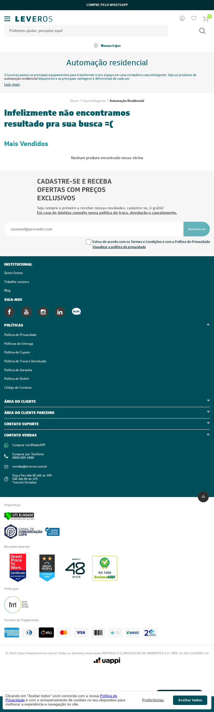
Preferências (153, 700)
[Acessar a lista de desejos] (194, 19)
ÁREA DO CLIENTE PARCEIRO (29, 413)
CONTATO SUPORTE (21, 424)
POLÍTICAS (13, 325)
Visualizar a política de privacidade (119, 247)
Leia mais (12, 85)
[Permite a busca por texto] (202, 31)
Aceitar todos (190, 700)
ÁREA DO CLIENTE (20, 401)
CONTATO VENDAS (20, 435)
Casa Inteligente (94, 101)
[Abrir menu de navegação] (7, 18)
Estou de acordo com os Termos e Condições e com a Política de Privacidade (151, 242)
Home (74, 101)
